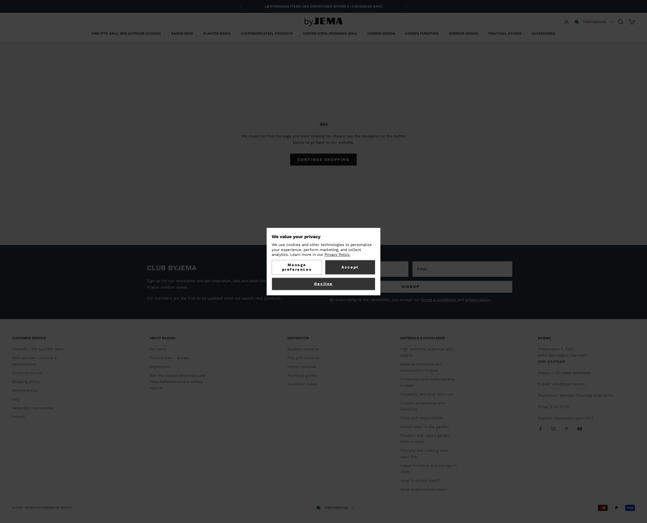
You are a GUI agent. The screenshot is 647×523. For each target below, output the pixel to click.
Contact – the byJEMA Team (38, 349)
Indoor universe (301, 366)
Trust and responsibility (422, 418)
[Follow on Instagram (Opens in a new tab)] (553, 428)
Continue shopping (323, 159)
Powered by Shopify (57, 507)
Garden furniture (422, 33)
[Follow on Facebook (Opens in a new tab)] (540, 428)
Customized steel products (267, 33)
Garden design (381, 33)
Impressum (160, 366)
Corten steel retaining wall (330, 33)
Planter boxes (216, 33)
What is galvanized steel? (423, 489)
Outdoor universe (303, 349)
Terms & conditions (439, 299)
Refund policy (24, 390)
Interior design (463, 33)
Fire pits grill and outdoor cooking (126, 33)
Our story (158, 349)
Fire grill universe (303, 358)
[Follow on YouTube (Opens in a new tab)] (579, 428)
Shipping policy (26, 381)
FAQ (15, 399)
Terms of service (27, 373)
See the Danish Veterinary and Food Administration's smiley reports (177, 381)
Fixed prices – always (170, 358)
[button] (594, 22)
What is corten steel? (420, 480)
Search (18, 416)
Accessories (543, 33)
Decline (323, 284)
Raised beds (182, 33)
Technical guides (302, 375)
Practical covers (505, 33)
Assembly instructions (32, 408)
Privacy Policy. (337, 255)
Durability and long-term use (427, 394)
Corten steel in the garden (424, 427)
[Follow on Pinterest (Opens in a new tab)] (566, 428)
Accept (350, 267)
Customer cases (302, 384)
